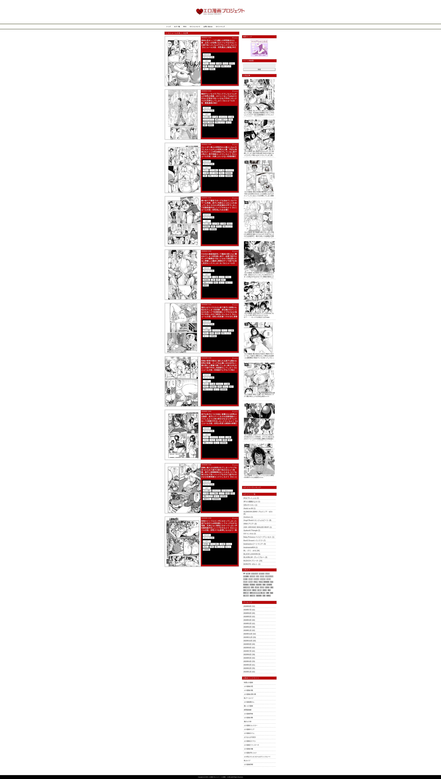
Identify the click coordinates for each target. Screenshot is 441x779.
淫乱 (272, 587)
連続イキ (252, 595)
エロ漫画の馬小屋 (250, 694)
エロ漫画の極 (248, 749)
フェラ (225, 63)
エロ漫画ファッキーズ (251, 745)
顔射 (264, 595)
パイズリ (256, 579)
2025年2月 (247, 668)
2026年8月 (247, 606)
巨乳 (205, 66)
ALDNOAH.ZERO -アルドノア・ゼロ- (258, 512)
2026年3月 (247, 623)
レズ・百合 (213, 173)
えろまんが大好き (250, 737)
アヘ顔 (215, 117)
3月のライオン (249, 505)
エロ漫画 (246, 576)
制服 (264, 584)
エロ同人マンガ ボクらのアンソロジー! (257, 757)
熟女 (215, 282)
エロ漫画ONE (248, 764)
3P (244, 573)
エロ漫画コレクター (250, 725)
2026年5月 (247, 617)
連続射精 (258, 595)
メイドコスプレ (208, 119)
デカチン (219, 384)
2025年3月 (247, 665)
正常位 (217, 66)
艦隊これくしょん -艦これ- (257, 593)
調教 (267, 593)
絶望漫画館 (247, 710)
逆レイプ (229, 282)
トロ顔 (219, 63)
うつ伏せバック (227, 490)
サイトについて (195, 26)
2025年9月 (247, 644)
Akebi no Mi (248, 508)
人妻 (213, 280)
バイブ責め (213, 493)
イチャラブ (223, 117)
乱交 (271, 582)
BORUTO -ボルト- (250, 564)
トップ (168, 26)
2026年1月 (247, 630)
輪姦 (271, 593)
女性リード (246, 587)
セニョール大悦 (208, 57)
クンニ (212, 63)
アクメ (206, 63)
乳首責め (206, 226)
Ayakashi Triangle (250, 530)
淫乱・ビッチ (226, 66)
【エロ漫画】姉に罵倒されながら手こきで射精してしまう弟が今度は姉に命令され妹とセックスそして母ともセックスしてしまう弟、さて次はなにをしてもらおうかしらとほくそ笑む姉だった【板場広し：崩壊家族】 (259, 155)
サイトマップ (220, 26)
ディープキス (269, 576)
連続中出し (207, 499)
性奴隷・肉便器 (208, 122)
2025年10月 (247, 641)
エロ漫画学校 (248, 714)
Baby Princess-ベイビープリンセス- (257, 537)
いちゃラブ (254, 573)
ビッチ (268, 579)
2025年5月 (247, 658)
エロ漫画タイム (249, 733)
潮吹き (254, 590)
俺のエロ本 (247, 721)
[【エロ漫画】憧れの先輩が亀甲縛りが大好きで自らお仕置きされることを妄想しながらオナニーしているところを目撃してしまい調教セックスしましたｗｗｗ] (259, 161)
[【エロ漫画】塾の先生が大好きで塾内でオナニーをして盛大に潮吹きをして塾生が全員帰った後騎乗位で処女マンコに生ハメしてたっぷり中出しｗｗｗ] (259, 323)
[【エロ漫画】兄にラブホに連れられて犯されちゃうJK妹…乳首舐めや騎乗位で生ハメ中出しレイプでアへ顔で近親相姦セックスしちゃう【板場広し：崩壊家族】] (259, 80)
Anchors (246, 517)
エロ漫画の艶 (248, 717)
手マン (219, 226)
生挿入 (265, 590)
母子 (223, 280)
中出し (232, 63)
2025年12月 (247, 634)
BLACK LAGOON (250, 554)
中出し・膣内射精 (264, 582)
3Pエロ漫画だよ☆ (250, 501)
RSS (184, 26)
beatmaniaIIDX (249, 547)
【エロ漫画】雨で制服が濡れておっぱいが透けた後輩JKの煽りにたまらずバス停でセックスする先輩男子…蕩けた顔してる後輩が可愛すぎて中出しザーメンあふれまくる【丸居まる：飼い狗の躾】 (259, 236)
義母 (205, 125)
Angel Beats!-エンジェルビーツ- (256, 520)
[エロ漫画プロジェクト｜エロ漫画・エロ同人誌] (221, 9)
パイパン (262, 579)
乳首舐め (229, 173)
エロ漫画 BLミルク (250, 753)
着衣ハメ (246, 593)
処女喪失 (258, 584)
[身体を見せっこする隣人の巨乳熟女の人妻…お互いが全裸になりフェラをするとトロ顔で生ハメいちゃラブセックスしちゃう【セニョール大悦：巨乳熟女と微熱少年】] (183, 61)
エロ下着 (216, 223)
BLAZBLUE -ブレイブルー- (254, 557)
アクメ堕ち (207, 117)
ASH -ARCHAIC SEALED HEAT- (256, 527)
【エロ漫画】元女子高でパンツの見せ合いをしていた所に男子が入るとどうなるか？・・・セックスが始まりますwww (259, 315)
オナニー (252, 576)
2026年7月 (247, 610)
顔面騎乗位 (216, 499)
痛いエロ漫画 (248, 706)
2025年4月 (247, 661)
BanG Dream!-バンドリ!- (253, 540)
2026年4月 (247, 620)
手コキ (211, 66)
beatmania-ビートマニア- (253, 544)
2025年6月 (247, 654)
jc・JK (248, 573)
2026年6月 (247, 613)
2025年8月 (247, 648)
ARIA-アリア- (248, 524)
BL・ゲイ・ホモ (249, 551)
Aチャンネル (248, 534)
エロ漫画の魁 (248, 690)
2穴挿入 (206, 544)
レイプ (222, 277)
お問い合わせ (208, 26)
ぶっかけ (261, 573)
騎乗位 (212, 69)
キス (257, 576)
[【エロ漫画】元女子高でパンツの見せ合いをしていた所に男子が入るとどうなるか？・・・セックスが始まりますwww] (259, 282)
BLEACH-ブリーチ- (251, 561)
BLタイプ (247, 760)
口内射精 (269, 584)
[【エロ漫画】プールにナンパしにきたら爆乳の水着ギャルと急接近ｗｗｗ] (259, 444)
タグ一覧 (177, 26)
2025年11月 (247, 637)
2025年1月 (247, 672)
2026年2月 (247, 627)
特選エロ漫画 (248, 682)
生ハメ (206, 69)
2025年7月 (247, 651)
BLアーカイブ (248, 698)
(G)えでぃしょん (249, 498)
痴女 (269, 590)
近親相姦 (229, 176)
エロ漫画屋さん (249, 702)
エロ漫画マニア (249, 729)
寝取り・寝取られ (221, 119)
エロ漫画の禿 (248, 686)
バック (206, 440)
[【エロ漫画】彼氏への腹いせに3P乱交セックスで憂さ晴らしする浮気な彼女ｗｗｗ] (259, 363)
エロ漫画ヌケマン (250, 741)
